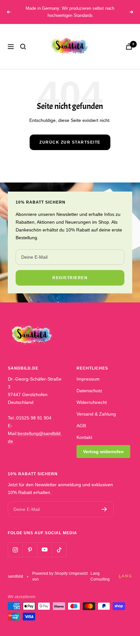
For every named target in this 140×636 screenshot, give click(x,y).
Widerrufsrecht (92, 402)
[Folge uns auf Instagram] (15, 549)
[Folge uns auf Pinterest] (29, 549)
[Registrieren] (104, 509)
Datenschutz (89, 390)
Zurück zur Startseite (70, 142)
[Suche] (23, 47)
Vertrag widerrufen (103, 451)
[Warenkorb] (129, 46)
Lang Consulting (100, 576)
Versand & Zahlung (96, 414)
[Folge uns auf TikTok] (59, 549)
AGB (81, 425)
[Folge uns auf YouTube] (44, 549)
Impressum (88, 379)
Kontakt (84, 437)
